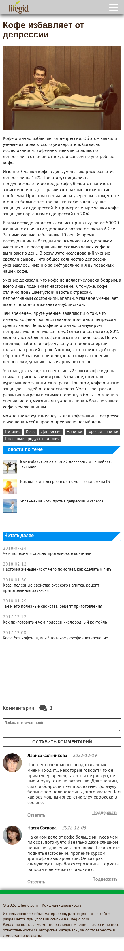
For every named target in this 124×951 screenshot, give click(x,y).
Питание (13, 432)
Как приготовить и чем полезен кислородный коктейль (55, 622)
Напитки (74, 432)
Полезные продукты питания (32, 439)
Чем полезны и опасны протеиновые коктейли (47, 554)
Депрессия (51, 432)
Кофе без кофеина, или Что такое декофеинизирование (55, 638)
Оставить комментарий (62, 741)
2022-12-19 (84, 756)
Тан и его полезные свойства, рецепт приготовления (52, 607)
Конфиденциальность (61, 905)
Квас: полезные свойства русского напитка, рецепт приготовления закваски (51, 588)
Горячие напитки (102, 432)
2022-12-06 (74, 828)
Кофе (31, 432)
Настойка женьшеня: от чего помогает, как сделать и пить (57, 570)
